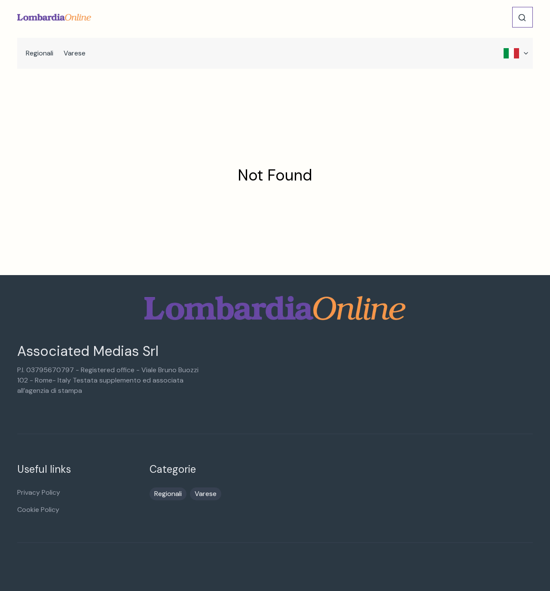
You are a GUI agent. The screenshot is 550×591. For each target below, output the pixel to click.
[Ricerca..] (522, 17)
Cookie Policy (38, 509)
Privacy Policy (38, 492)
